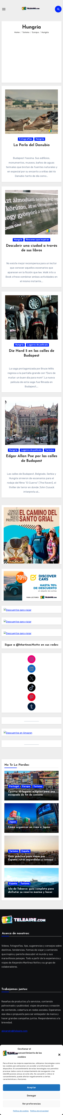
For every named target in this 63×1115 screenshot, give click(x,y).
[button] (58, 1053)
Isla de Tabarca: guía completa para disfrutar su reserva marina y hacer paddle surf (31, 892)
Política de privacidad (39, 1111)
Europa (26, 786)
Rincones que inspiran (37, 239)
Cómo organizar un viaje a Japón (29, 827)
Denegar (31, 1095)
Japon (12, 822)
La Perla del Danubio (31, 145)
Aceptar (31, 1087)
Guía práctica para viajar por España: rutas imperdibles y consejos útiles (31, 859)
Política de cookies (21, 1111)
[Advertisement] (32, 56)
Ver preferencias (31, 1103)
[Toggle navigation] (3, 9)
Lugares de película (37, 345)
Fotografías (25, 139)
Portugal (14, 786)
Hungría (40, 139)
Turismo (49, 450)
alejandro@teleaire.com (14, 1031)
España (25, 851)
